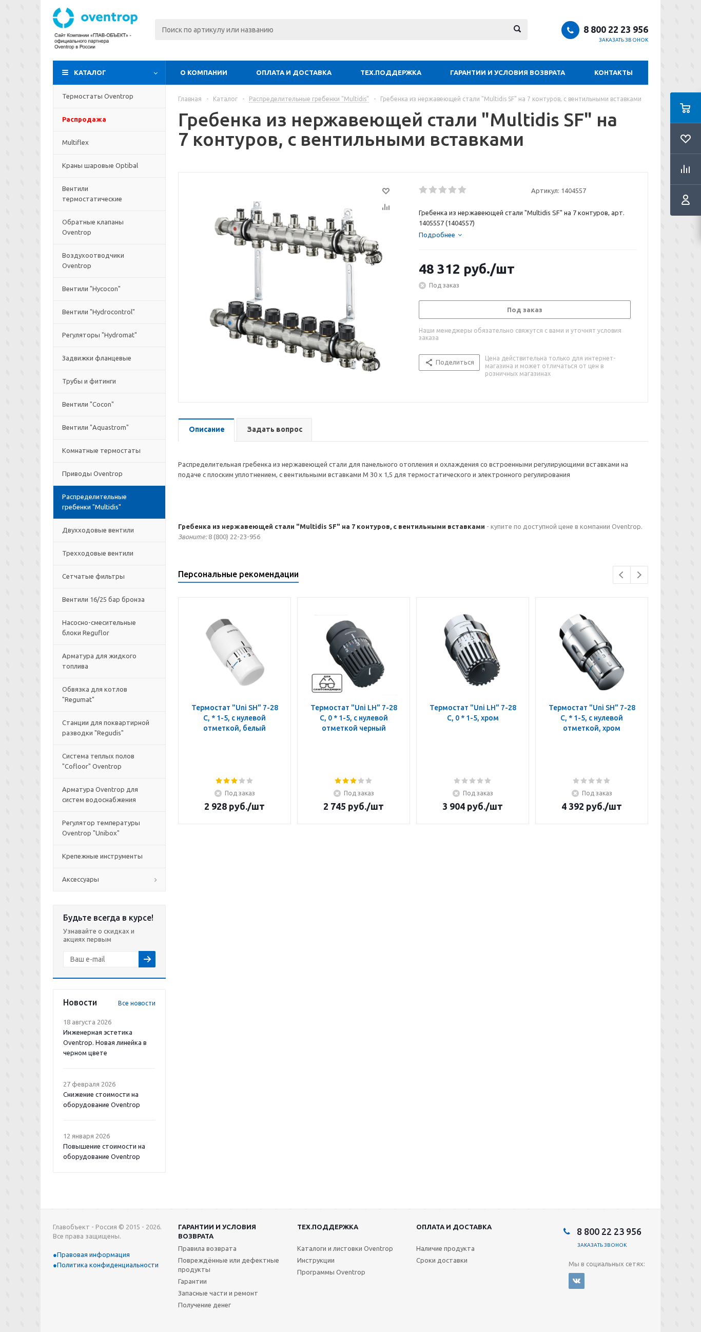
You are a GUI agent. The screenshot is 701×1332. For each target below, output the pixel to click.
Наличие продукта (445, 1248)
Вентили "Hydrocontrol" (98, 311)
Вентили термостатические (92, 193)
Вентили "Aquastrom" (95, 427)
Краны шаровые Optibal (100, 165)
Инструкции (316, 1260)
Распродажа (84, 119)
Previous (621, 574)
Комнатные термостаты (101, 450)
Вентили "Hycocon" (91, 288)
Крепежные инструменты (102, 856)
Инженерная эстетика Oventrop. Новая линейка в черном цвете (105, 1042)
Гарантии (192, 1281)
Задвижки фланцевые (96, 357)
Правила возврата (207, 1248)
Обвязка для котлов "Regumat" (94, 694)
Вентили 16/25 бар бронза (103, 599)
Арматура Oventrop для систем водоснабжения (100, 794)
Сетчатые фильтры (93, 576)
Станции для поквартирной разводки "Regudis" (105, 727)
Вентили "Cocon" (88, 404)
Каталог (90, 72)
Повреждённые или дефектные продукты (228, 1265)
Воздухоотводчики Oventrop (93, 260)
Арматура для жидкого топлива (99, 661)
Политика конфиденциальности (108, 1264)
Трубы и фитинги (89, 381)
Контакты (613, 72)
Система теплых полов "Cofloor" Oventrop (98, 761)
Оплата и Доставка (294, 72)
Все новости (136, 1003)
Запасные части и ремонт (218, 1293)
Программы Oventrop (331, 1272)
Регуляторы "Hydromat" (99, 334)
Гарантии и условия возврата (507, 72)
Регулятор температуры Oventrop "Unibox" (101, 827)
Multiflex (75, 142)
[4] (453, 190)
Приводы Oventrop (92, 473)
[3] (443, 190)
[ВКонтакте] (577, 1281)
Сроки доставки (442, 1260)
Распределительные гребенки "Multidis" (94, 501)
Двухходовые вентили (98, 530)
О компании (203, 72)
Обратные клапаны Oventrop (93, 227)
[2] (433, 190)
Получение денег (204, 1304)
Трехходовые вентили (97, 553)
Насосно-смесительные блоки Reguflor (99, 627)
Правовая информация (93, 1254)
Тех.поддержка (390, 72)
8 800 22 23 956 (615, 29)
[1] (424, 190)
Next (639, 574)
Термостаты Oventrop (97, 96)
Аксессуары (80, 879)
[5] (463, 190)
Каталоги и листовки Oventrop (345, 1248)
